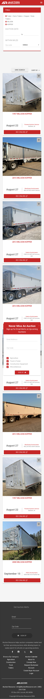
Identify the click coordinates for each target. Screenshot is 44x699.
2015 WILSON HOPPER (22, 178)
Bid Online (21, 132)
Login (31, 673)
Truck (11, 665)
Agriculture (11, 358)
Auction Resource (9, 687)
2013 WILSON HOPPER (22, 242)
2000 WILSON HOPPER (22, 562)
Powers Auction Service (31, 124)
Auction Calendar (31, 657)
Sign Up (21, 372)
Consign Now (31, 662)
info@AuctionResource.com (27, 687)
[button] (31, 45)
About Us (31, 659)
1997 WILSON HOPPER (22, 114)
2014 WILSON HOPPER (22, 306)
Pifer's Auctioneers (31, 573)
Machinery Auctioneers (32, 188)
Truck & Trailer (11, 361)
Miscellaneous (11, 367)
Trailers (10, 668)
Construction (10, 662)
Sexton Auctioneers (32, 252)
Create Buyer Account (31, 671)
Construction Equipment (11, 364)
